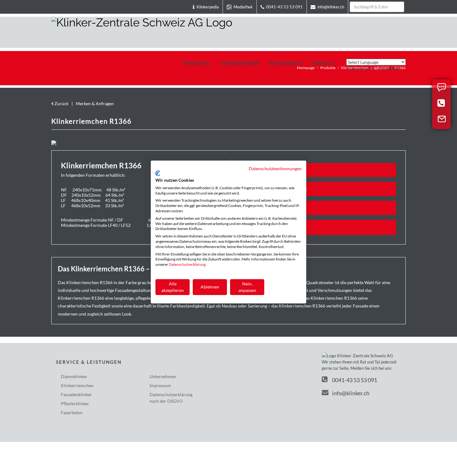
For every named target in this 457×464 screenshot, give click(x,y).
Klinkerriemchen (77, 385)
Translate (390, 68)
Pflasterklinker (75, 403)
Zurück (60, 103)
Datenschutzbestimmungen (275, 168)
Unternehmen (163, 376)
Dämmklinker (74, 376)
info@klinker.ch (350, 393)
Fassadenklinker (76, 394)
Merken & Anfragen (95, 103)
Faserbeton (72, 412)
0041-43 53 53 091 (354, 380)
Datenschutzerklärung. (187, 264)
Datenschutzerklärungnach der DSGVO (171, 398)
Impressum (160, 385)
